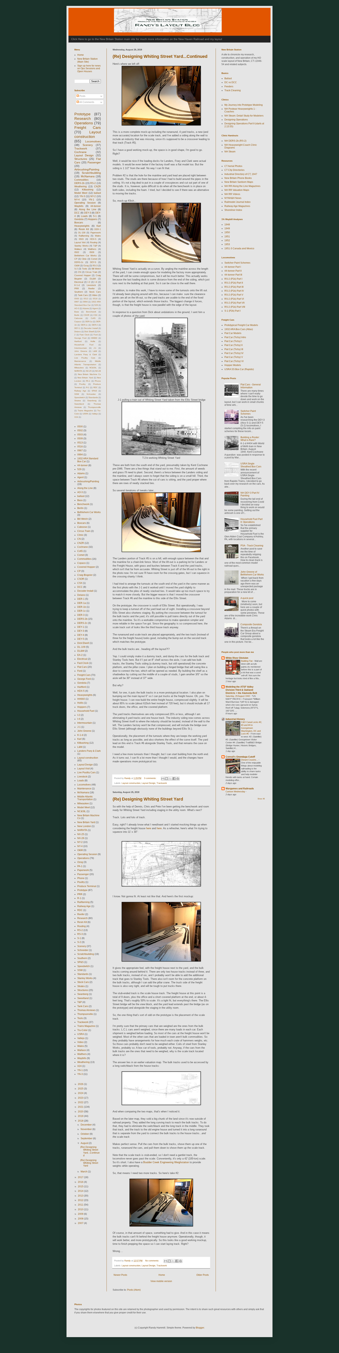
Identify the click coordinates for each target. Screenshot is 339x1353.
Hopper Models (232, 365)
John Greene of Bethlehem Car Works (252, 573)
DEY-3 (87, 212)
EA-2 (80, 655)
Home (162, 1275)
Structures (80, 158)
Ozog (86, 265)
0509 (91, 252)
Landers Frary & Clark (85, 354)
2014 (81, 1191)
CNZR (97, 186)
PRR (76, 288)
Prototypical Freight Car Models (241, 325)
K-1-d (77, 285)
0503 (81, 239)
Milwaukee (79, 368)
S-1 (95, 216)
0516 (95, 299)
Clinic (84, 259)
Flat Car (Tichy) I (233, 341)
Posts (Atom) (134, 1289)
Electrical (78, 282)
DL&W (93, 279)
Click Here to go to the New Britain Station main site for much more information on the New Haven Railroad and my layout (146, 39)
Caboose (78, 318)
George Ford (80, 338)
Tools (84, 269)
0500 (76, 299)
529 (96, 305)
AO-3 (76, 308)
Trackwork (162, 783)
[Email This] (163, 779)
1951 (227, 236)
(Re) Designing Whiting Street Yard (148, 799)
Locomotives (93, 141)
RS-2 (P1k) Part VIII (234, 307)
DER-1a (88, 321)
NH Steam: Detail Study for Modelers (243, 115)
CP (75, 259)
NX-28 (98, 371)
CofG (93, 318)
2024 (81, 1093)
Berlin (76, 315)
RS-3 (95, 265)
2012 (81, 1200)
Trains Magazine (85, 410)
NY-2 (93, 196)
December (86, 1124)
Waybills (78, 206)
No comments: (152, 1260)
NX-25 (89, 371)
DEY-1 (77, 328)
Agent (95, 308)
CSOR (86, 315)
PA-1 (88, 381)
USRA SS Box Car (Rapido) (239, 369)
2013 (81, 1195)
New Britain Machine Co (89, 374)
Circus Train (91, 272)
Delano (77, 331)
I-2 (88, 282)
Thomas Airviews (86, 1010)
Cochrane (80, 152)
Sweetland (79, 404)
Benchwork (91, 312)
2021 (81, 1107)
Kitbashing (87, 189)
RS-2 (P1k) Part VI (234, 299)
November (86, 1129)
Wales (98, 236)
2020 (81, 1111)
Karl (99, 226)
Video (94, 295)
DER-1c (84, 325)
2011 (81, 1204)
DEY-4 (80, 635)
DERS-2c (78, 262)
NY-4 (77, 199)
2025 (81, 1088)
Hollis (92, 341)
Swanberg (92, 400)
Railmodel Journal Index (237, 202)
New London (84, 826)
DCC (77, 212)
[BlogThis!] (167, 779)
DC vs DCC (230, 82)
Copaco (77, 321)
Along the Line (87, 209)
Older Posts (202, 1275)
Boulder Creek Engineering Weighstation (166, 1162)
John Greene (80, 351)
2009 (81, 1214)
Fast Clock (84, 335)
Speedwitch (79, 397)
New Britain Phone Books (238, 178)
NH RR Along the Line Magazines (242, 186)
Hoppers (92, 219)
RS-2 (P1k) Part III (233, 287)
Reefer (91, 288)
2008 (81, 1218)
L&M (95, 351)
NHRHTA (78, 371)
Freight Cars (87, 128)
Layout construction (131, 783)
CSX (95, 315)
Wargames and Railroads (240, 788)
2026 (81, 1084)
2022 (81, 1102)
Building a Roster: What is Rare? (250, 438)
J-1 (95, 348)
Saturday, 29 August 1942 (238, 696)
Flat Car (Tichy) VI (233, 361)
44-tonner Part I (232, 267)
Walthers (92, 249)
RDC (95, 387)
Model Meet (80, 193)
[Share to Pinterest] (178, 779)
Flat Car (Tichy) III (233, 349)
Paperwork (95, 232)
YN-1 (91, 199)
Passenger (94, 162)
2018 (81, 1120)
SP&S (94, 391)
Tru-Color (82, 1030)
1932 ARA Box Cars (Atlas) (238, 329)
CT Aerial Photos (233, 166)
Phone (98, 381)
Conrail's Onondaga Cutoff (240, 756)
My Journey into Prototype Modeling (243, 105)
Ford (96, 335)
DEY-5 (93, 262)
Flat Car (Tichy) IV (233, 353)
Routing (93, 242)
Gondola (79, 219)
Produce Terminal (86, 886)
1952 (227, 240)
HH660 (94, 338)
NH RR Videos (232, 194)
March (84, 1171)
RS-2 (93, 183)
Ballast (228, 78)
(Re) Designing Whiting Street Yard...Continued (160, 56)
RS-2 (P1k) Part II (233, 282)
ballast (97, 193)
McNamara (88, 176)
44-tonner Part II (232, 270)
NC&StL (93, 368)
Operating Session (85, 202)
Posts (82, 96)
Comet (94, 259)
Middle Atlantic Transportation (85, 798)
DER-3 (95, 325)
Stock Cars (95, 292)
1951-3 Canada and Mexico (239, 248)
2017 (81, 1177)
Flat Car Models (232, 333)
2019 (81, 1116)
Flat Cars (82, 667)
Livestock (91, 285)
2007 (81, 1223)
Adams (86, 308)
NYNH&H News (232, 198)
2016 (81, 1182)
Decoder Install (91, 328)
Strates (77, 400)
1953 (227, 244)
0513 (86, 299)
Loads (84, 216)
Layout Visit (80, 242)
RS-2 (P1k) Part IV (234, 290)
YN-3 (82, 196)
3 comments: (150, 778)
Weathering (80, 186)
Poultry (82, 384)
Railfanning (84, 236)
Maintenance (80, 361)
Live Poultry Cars (84, 358)
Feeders (228, 86)
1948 (227, 224)
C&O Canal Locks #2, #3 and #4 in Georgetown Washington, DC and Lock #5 (251, 728)
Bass (76, 312)
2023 (81, 1097)
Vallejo (95, 414)
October (85, 1134)
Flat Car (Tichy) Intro (235, 337)
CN (79, 272)
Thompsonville (94, 407)
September (87, 1138)
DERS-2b (79, 183)
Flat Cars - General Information (251, 386)
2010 (81, 1209)
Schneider (91, 394)
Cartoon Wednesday (236, 791)
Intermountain (80, 348)
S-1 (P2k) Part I (232, 310)
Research (82, 118)
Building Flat (247, 661)
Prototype (82, 114)
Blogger (200, 1327)
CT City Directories (234, 170)
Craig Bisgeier (85, 575)
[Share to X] (170, 779)
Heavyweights (81, 226)
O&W (76, 265)
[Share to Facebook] (174, 779)
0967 (76, 302)
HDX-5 (93, 239)
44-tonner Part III (233, 274)
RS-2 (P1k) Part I (233, 279)
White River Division (237, 658)
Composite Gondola (251, 624)
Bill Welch (96, 269)
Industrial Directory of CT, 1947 (240, 174)
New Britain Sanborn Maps (238, 182)
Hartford (78, 341)
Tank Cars (83, 295)
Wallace (78, 249)
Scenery (88, 144)
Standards (93, 397)
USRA (85, 414)
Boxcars (78, 222)
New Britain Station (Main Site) (87, 60)
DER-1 (97, 229)
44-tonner (95, 206)
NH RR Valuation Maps (236, 190)
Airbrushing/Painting (86, 169)
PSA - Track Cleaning (252, 545)
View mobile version (161, 1281)
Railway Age (80, 391)
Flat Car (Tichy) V (233, 357)
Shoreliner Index (233, 210)
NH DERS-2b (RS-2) (235, 140)
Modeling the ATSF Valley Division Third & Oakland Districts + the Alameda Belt (241, 689)
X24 (76, 417)
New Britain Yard (85, 378)
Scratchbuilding (91, 172)
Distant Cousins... (250, 760)
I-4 (96, 282)
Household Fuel (83, 345)
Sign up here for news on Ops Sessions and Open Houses (89, 68)
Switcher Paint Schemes (237, 262)
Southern (78, 292)
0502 (76, 252)
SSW (76, 394)
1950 (227, 232)
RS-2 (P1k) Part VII (234, 302)
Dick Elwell (89, 331)
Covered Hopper (82, 275)
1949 (227, 228)
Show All (261, 799)
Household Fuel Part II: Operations (251, 520)
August (85, 1143)
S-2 (76, 269)
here (149, 828)
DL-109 (81, 232)
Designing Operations (236, 119)
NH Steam (229, 151)
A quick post (247, 598)
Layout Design (148, 783)
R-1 (87, 387)
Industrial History (235, 719)
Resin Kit (84, 229)
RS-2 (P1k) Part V (233, 294)
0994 (85, 302)
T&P (95, 246)
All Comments (86, 102)
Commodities (81, 179)
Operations (83, 123)
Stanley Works (81, 246)
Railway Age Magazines (237, 206)
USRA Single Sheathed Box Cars (251, 465)
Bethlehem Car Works (85, 255)
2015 (81, 1186)
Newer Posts (120, 1275)
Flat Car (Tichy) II (233, 345)
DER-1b (81, 607)
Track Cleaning (232, 90)
